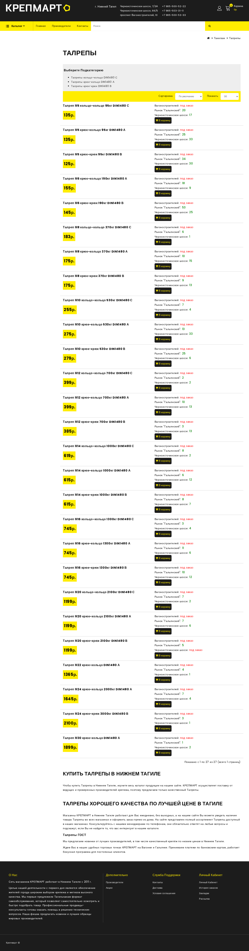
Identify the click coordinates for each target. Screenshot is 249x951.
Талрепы (235, 38)
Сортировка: (166, 96)
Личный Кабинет (208, 882)
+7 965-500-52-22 (174, 6)
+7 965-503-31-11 (173, 10)
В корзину (164, 120)
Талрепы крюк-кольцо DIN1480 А (92, 82)
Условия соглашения (164, 893)
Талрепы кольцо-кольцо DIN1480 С (94, 77)
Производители (61, 26)
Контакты (82, 26)
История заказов (208, 887)
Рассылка (204, 898)
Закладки (204, 893)
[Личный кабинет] (219, 8)
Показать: (213, 96)
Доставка (158, 887)
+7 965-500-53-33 (174, 15)
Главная (41, 26)
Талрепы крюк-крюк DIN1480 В (91, 86)
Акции (109, 887)
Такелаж (219, 38)
